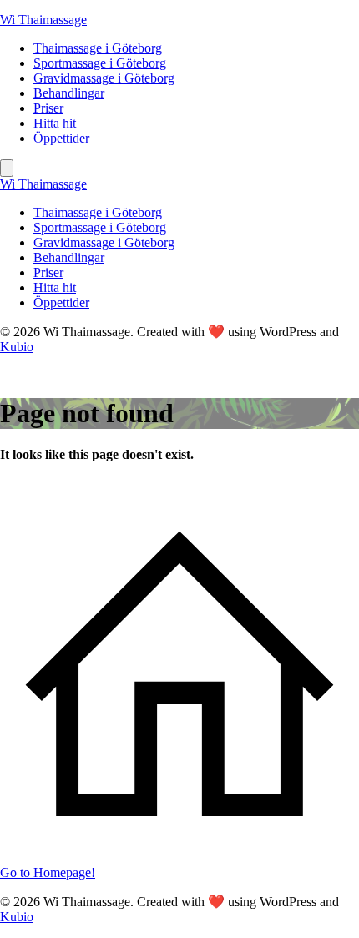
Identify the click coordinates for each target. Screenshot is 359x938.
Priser (48, 108)
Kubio (16, 347)
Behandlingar (68, 93)
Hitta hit (54, 123)
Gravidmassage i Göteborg (103, 78)
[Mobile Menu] (6, 168)
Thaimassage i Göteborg (97, 48)
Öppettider (61, 138)
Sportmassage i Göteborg (99, 63)
